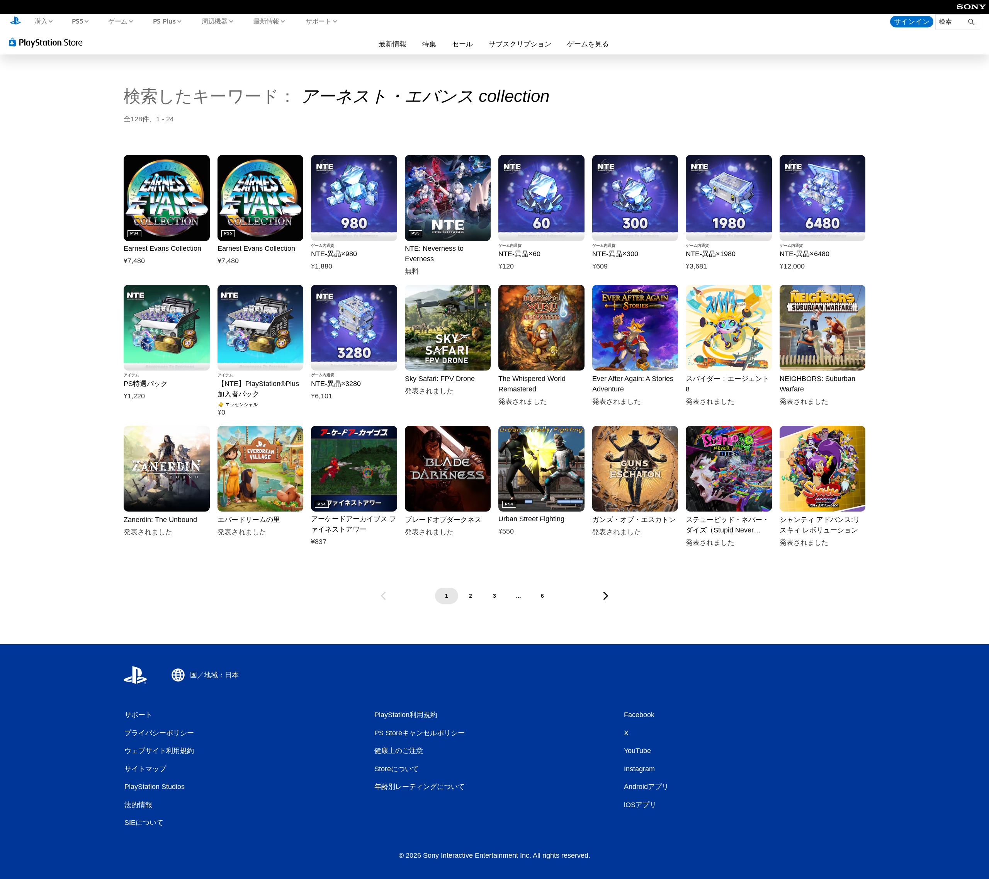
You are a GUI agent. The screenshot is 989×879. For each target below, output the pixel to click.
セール (462, 43)
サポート (318, 21)
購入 (40, 21)
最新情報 (266, 21)
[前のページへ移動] (383, 595)
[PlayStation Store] (48, 42)
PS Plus (164, 21)
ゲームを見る (588, 43)
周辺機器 (214, 21)
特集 (429, 43)
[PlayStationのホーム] (15, 21)
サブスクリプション (520, 43)
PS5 (77, 21)
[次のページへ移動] (605, 595)
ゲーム (117, 21)
